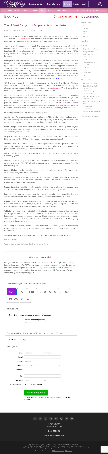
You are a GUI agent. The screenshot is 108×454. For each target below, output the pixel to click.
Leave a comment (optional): (35, 320)
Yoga (84, 75)
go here (55, 78)
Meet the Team (88, 99)
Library (57, 10)
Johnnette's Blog (88, 91)
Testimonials (87, 106)
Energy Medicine (88, 52)
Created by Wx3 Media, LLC (43, 451)
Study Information (54, 4)
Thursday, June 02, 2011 (20, 30)
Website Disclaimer (58, 451)
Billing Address (13, 346)
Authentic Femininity (90, 83)
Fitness (86, 67)
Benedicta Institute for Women (90, 87)
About (17, 10)
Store (49, 10)
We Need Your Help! (67, 16)
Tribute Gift (12, 308)
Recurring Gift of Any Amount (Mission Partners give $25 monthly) (37, 333)
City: (21, 376)
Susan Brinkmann (37, 30)
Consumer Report (42, 244)
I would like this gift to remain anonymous (25, 384)
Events (76, 4)
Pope (84, 34)
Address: (19, 370)
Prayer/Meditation (89, 62)
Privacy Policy (69, 451)
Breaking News (86, 22)
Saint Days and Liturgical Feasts (91, 102)
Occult (85, 59)
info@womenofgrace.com (54, 436)
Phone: (20, 361)
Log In (84, 4)
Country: (19, 365)
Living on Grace (88, 93)
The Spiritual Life (88, 109)
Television (26, 10)
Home (9, 10)
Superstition (87, 73)
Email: (20, 357)
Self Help (86, 65)
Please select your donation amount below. (26, 283)
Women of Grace (87, 80)
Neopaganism (87, 57)
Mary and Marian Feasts (91, 96)
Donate (67, 4)
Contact (66, 10)
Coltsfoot (24, 244)
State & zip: (18, 380)
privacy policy (60, 397)
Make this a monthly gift (18, 339)
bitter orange (15, 244)
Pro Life (85, 36)
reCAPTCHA (45, 397)
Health (14, 240)
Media (85, 31)
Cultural (85, 28)
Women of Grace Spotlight (92, 111)
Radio (35, 10)
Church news (87, 26)
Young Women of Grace (89, 116)
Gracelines (84, 41)
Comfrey (32, 244)
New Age (84, 45)
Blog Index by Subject (90, 49)
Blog (42, 10)
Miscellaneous (88, 54)
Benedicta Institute (36, 4)
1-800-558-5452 (54, 431)
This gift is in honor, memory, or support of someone (30, 315)
